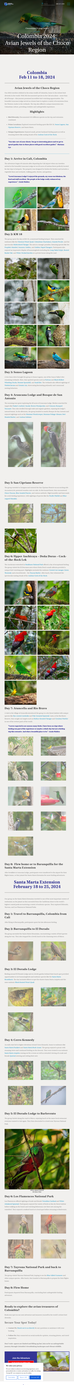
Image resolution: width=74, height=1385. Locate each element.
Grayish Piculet (57, 242)
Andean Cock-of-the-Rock (47, 135)
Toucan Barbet (35, 573)
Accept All (35, 1377)
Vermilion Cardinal (49, 1201)
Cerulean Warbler (61, 719)
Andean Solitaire (25, 417)
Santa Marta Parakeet (12, 1048)
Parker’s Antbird (19, 406)
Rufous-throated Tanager (43, 719)
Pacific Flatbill (54, 496)
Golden (28, 247)
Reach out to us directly (25, 1328)
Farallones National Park (34, 565)
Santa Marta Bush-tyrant (32, 1048)
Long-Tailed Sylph (56, 250)
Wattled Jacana (10, 385)
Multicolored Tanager (21, 245)
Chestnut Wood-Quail (26, 242)
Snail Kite (38, 383)
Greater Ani (23, 385)
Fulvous (48, 380)
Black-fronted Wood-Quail (24, 982)
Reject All (23, 1377)
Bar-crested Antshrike (21, 716)
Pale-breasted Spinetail (40, 716)
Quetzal (13, 1056)
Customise (11, 1377)
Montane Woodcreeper (34, 414)
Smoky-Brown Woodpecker (35, 406)
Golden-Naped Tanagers (43, 247)
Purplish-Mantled (11, 247)
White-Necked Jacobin (24, 253)
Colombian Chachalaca (42, 242)
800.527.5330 (60, 4)
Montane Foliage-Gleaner (52, 414)
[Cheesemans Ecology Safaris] (9, 4)
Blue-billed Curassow (55, 1275)
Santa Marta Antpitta (12, 1053)
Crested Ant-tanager (56, 570)
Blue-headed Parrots (23, 493)
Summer (21, 247)
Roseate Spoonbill (24, 383)
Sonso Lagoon (60, 124)
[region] (23, 1372)
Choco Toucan (10, 493)
